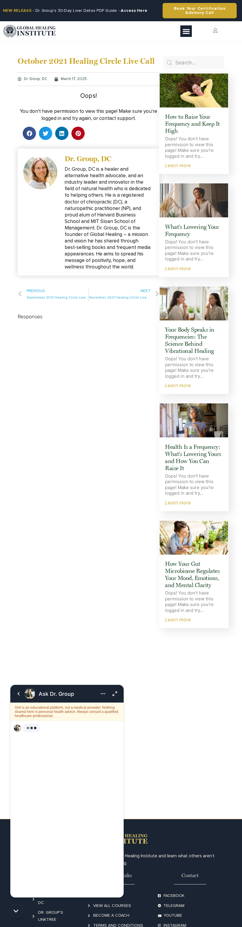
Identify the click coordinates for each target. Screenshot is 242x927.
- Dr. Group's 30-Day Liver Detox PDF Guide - (75, 10)
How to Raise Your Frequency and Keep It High (192, 123)
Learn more (178, 165)
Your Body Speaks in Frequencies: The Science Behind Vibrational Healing (189, 340)
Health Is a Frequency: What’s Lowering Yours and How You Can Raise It (193, 457)
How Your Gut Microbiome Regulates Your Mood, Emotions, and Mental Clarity (192, 574)
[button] (186, 31)
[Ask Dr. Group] (67, 791)
